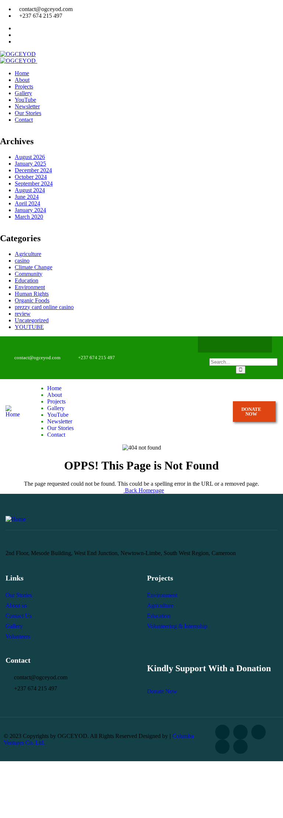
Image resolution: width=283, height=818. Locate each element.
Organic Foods (32, 300)
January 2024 (30, 210)
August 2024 (30, 190)
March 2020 (29, 217)
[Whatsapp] (242, 344)
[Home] (13, 414)
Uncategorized (32, 320)
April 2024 (27, 203)
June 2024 (27, 197)
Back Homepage (143, 490)
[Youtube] (256, 344)
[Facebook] (213, 344)
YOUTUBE (29, 327)
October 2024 (31, 177)
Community (28, 274)
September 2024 (34, 183)
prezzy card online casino (44, 307)
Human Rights (32, 294)
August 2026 (30, 157)
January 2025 (30, 163)
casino (22, 260)
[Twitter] (227, 344)
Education (26, 280)
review (23, 314)
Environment (30, 287)
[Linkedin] (240, 746)
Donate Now (162, 691)
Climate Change (33, 267)
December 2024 (33, 170)
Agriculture (28, 254)
